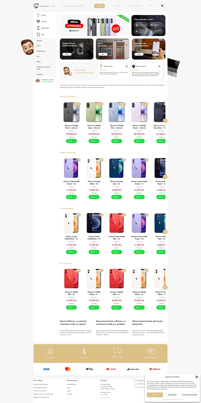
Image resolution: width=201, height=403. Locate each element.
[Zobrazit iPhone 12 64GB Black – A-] (161, 168)
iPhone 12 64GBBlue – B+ (116, 183)
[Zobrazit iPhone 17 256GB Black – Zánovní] (71, 112)
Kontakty (69, 394)
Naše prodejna (105, 398)
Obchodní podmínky (40, 391)
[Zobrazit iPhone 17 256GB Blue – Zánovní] (116, 112)
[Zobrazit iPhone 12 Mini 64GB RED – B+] (116, 223)
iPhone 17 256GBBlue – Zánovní (116, 127)
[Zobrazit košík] (162, 6)
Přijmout (155, 395)
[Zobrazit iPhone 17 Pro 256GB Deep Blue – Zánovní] (161, 112)
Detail (70, 141)
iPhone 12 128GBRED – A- (116, 293)
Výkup (69, 391)
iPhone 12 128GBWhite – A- (94, 293)
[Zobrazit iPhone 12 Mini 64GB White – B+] (71, 223)
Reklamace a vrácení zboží (41, 397)
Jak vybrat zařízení (135, 5)
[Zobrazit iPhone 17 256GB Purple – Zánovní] (139, 112)
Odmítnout (172, 395)
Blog (151, 5)
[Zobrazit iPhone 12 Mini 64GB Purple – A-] (139, 168)
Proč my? (118, 5)
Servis (69, 388)
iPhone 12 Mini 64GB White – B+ (71, 238)
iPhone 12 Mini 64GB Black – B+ (94, 238)
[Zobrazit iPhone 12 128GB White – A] (161, 278)
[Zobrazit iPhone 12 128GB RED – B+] (71, 278)
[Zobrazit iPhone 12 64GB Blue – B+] (116, 168)
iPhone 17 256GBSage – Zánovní (94, 127)
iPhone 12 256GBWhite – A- (139, 293)
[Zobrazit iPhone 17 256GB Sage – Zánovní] (94, 112)
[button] (197, 377)
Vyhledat (100, 6)
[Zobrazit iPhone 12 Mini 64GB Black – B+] (94, 223)
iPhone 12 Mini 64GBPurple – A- (139, 183)
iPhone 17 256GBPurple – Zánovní (139, 127)
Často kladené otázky (40, 388)
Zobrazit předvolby (189, 395)
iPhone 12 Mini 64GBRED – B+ (117, 238)
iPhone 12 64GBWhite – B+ (94, 183)
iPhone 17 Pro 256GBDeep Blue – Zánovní (162, 127)
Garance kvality (71, 384)
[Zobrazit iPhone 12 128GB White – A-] (94, 278)
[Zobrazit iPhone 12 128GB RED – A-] (116, 278)
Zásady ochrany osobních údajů (172, 399)
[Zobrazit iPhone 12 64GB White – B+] (94, 168)
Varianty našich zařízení (41, 384)
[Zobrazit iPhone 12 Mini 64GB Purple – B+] (71, 168)
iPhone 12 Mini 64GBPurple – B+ (71, 183)
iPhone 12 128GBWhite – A (161, 293)
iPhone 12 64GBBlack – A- (162, 183)
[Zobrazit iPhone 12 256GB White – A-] (139, 278)
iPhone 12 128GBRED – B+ (71, 293)
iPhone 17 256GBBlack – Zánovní (71, 127)
